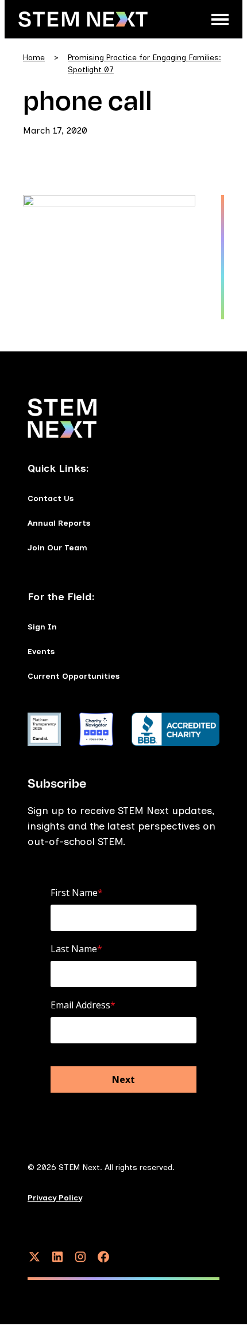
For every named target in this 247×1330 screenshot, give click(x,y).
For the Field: (61, 596)
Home (34, 57)
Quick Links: (58, 468)
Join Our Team (57, 548)
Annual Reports (59, 523)
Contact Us (51, 498)
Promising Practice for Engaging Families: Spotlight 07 (144, 64)
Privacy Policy (55, 1198)
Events (41, 651)
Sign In (42, 627)
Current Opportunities (73, 676)
